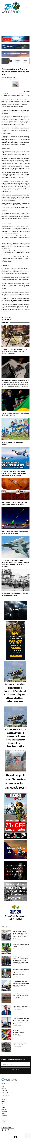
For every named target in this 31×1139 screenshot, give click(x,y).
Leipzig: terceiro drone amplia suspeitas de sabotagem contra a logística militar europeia (21, 983)
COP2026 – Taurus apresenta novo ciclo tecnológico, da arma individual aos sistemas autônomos (14, 351)
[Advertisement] (15, 22)
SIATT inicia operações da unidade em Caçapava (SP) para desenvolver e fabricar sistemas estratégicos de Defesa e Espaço (21, 935)
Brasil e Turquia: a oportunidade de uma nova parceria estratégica (21, 1032)
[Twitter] (5, 1130)
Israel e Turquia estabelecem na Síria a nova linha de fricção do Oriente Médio (21, 995)
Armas (3, 78)
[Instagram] (8, 1130)
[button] (26, 8)
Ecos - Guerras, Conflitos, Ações (11, 78)
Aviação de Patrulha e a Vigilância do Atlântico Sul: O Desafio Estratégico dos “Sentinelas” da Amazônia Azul (14, 473)
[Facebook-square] (2, 1130)
